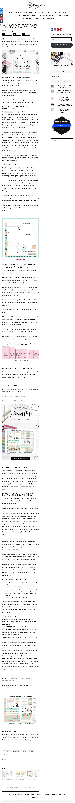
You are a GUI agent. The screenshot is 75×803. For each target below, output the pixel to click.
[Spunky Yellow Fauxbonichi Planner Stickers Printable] (20, 773)
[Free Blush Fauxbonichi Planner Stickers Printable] (7, 773)
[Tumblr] (1, 21)
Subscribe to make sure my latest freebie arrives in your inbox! (62, 45)
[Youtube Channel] (60, 29)
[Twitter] (1, 12)
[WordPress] (1, 15)
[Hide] (0, 24)
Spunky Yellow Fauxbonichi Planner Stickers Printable (20, 778)
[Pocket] (1, 18)
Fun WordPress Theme (36, 801)
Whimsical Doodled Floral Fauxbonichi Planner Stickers (32, 778)
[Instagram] (55, 29)
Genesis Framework (49, 801)
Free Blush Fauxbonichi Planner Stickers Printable (7, 778)
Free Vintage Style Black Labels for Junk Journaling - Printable (64, 92)
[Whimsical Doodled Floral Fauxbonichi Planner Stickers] (33, 773)
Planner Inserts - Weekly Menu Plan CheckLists (64, 99)
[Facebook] (1, 9)
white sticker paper (20, 511)
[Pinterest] (58, 29)
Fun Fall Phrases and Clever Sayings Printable (64, 111)
